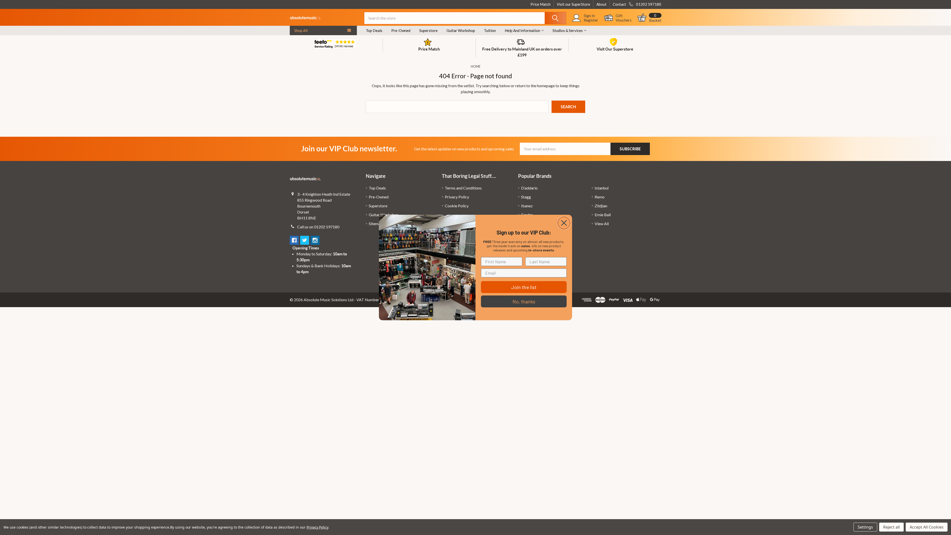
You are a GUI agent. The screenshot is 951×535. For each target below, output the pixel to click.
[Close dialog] (564, 223)
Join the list (523, 287)
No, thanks (524, 301)
